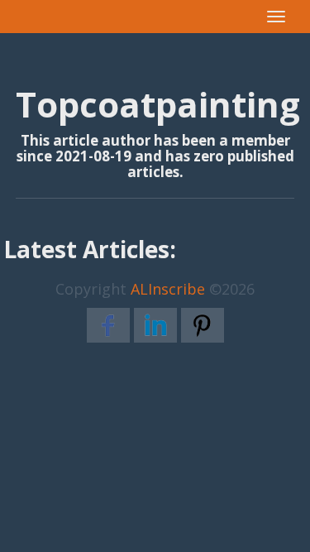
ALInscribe (168, 289)
